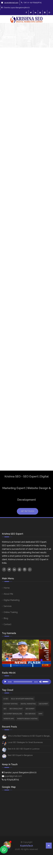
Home (7, 588)
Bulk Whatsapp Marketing (22, 699)
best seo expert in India (44, 321)
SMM (45, 219)
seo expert (44, 382)
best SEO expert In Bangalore (45, 311)
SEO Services (30, 714)
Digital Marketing (12, 600)
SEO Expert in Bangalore (45, 397)
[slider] (23, 681)
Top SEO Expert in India (44, 443)
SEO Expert (30, 709)
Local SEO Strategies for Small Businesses (25, 742)
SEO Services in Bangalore (45, 423)
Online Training (11, 612)
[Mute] (40, 681)
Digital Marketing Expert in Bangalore (45, 343)
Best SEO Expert (43, 302)
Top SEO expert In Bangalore (45, 433)
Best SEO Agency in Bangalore (45, 283)
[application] (26, 681)
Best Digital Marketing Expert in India (45, 256)
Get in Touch (27, 511)
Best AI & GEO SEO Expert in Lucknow (23, 749)
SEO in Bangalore (45, 414)
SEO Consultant (16, 709)
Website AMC (8, 719)
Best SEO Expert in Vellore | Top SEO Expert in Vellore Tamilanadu (17, 98)
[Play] (5, 681)
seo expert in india (44, 406)
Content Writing (10, 704)
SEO (45, 183)
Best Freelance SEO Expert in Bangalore (45, 270)
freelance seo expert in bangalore (45, 356)
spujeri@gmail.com (11, 2)
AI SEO (46, 148)
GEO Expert (43, 704)
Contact (7, 624)
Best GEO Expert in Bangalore (20, 755)
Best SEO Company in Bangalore (45, 293)
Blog (6, 618)
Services (8, 606)
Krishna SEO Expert (9, 108)
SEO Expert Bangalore (45, 389)
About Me (8, 594)
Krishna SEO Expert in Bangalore (45, 375)
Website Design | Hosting (47, 233)
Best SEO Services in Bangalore (45, 331)
